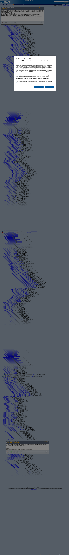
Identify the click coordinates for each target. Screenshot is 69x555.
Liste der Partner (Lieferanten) (21, 82)
